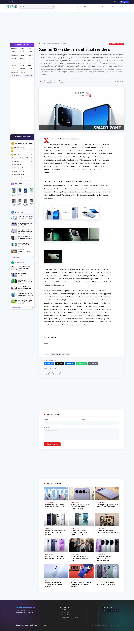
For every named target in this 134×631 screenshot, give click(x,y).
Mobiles (87, 7)
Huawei (14, 58)
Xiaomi (14, 52)
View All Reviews (16, 307)
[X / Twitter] (9, 2)
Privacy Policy (66, 615)
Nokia (30, 55)
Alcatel (30, 65)
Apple (22, 48)
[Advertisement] (62, 24)
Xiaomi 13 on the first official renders (60, 354)
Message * (47, 427)
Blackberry (14, 72)
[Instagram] (118, 610)
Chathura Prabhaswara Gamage (54, 81)
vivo (30, 48)
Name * (46, 419)
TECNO (14, 65)
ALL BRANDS (17, 75)
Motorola (14, 55)
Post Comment (53, 444)
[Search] (53, 7)
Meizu (30, 68)
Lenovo (22, 68)
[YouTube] (12, 2)
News (96, 7)
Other (113, 7)
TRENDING (29, 75)
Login (116, 2)
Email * (84, 419)
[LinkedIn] (15, 2)
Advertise (65, 612)
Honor (22, 62)
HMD (30, 72)
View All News (15, 257)
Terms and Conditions (69, 618)
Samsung (14, 48)
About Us (64, 609)
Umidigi (22, 72)
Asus (22, 65)
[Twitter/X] (109, 610)
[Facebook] (6, 2)
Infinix (22, 58)
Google (14, 62)
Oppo (30, 52)
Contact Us (123, 7)
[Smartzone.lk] (11, 7)
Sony (22, 55)
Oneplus (30, 58)
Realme (22, 52)
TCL (14, 68)
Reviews (105, 7)
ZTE (30, 62)
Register (125, 2)
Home (79, 7)
